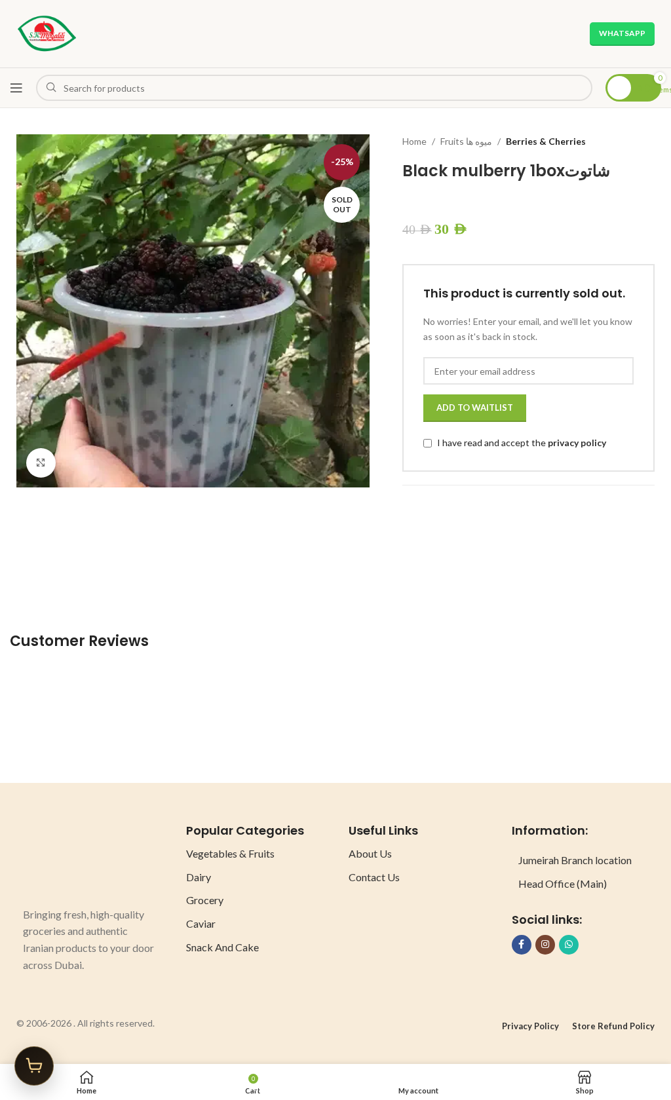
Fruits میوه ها (466, 141)
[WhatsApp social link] (569, 945)
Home (414, 141)
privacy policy (577, 442)
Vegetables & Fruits (230, 853)
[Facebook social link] (521, 945)
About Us (370, 853)
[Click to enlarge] (41, 463)
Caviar (201, 923)
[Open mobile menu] (16, 88)
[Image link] (72, 857)
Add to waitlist (474, 407)
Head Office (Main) (562, 883)
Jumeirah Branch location (575, 860)
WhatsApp (622, 33)
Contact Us (374, 877)
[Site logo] (46, 32)
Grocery (204, 900)
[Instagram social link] (545, 945)
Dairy (198, 877)
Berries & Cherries (546, 141)
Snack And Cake (222, 947)
